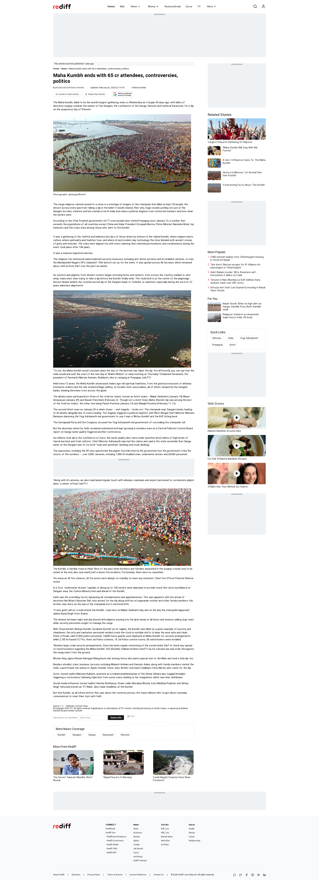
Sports (136, 841)
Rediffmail (110, 829)
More (210, 6)
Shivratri (125, 734)
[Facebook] (246, 875)
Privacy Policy (93, 875)
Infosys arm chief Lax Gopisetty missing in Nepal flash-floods (237, 289)
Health (192, 829)
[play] (236, 417)
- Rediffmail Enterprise (116, 837)
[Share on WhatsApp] (234, 875)
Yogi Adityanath (249, 338)
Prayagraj (217, 344)
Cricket (136, 844)
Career (192, 837)
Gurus (189, 6)
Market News (167, 837)
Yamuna (216, 338)
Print (132, 716)
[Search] (255, 6)
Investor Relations (138, 875)
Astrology (137, 856)
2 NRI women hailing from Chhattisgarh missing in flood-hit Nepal (237, 258)
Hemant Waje (81, 706)
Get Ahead (138, 848)
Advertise (76, 875)
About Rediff (58, 875)
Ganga (92, 734)
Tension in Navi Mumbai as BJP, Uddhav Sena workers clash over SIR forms (235, 281)
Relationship (194, 841)
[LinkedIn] (264, 875)
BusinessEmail (173, 6)
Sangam (77, 734)
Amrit (232, 344)
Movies (136, 837)
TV (199, 6)
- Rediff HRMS (112, 844)
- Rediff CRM (111, 848)
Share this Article (96, 94)
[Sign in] (263, 6)
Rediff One (110, 833)
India (230, 338)
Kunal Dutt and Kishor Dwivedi (70, 87)
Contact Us (159, 875)
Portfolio (165, 844)
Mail (122, 6)
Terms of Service (115, 875)
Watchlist (165, 841)
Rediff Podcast (140, 860)
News (134, 6)
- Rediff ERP (111, 852)
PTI (61, 706)
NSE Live (165, 833)
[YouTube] (258, 875)
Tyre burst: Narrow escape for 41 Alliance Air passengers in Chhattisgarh (235, 266)
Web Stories (216, 403)
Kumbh (61, 734)
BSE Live (165, 829)
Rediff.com (183, 875)
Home (111, 6)
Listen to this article (69, 94)
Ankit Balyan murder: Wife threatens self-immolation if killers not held (233, 274)
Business (137, 833)
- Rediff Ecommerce (114, 841)
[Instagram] (252, 875)
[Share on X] (240, 875)
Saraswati (108, 734)
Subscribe (115, 717)
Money (151, 6)
